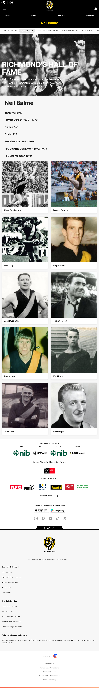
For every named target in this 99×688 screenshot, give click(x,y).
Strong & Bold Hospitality (12, 577)
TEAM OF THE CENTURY (47, 31)
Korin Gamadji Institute (11, 616)
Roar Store (6, 587)
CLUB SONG (86, 31)
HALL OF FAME (27, 31)
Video (34, 16)
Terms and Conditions (49, 668)
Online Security (49, 680)
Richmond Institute (9, 606)
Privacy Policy (63, 559)
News (7, 16)
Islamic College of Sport (12, 627)
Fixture (61, 16)
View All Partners (47, 496)
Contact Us (6, 593)
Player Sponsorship (10, 582)
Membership (7, 572)
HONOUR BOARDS (69, 31)
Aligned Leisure (8, 611)
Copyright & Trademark (49, 676)
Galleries (90, 16)
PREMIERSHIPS (10, 31)
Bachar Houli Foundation (12, 621)
